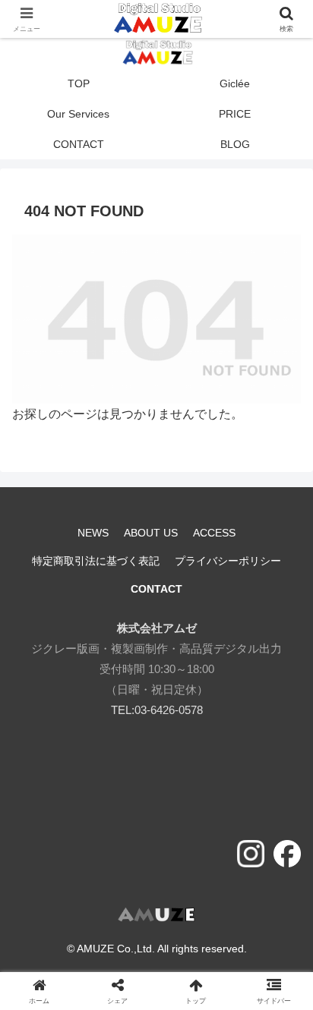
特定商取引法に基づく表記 (96, 561)
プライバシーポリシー (228, 561)
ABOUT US (151, 533)
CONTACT (156, 589)
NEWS (93, 533)
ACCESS (214, 533)
